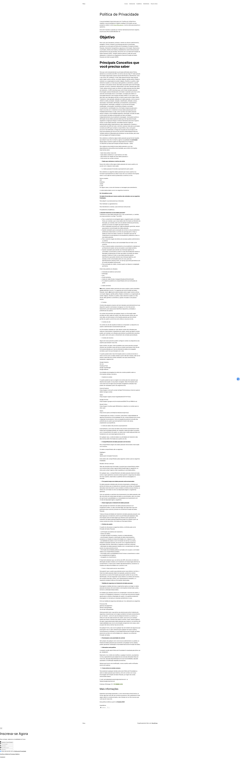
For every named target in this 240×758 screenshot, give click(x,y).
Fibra (83, 3)
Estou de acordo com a (14, 751)
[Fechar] (1, 728)
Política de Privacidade (20, 751)
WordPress (155, 723)
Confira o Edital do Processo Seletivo (10, 754)
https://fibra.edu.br (118, 25)
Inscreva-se (2, 757)
